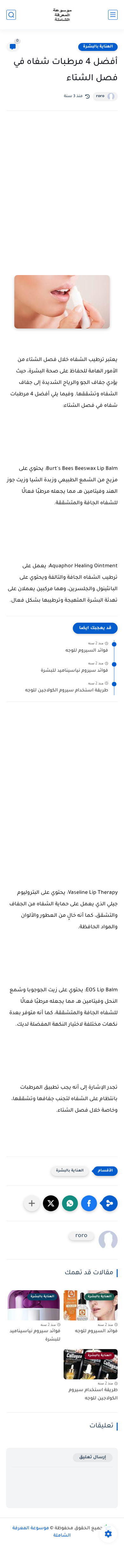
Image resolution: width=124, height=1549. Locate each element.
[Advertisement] (62, 189)
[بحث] (11, 15)
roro (100, 96)
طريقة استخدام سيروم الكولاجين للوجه (66, 690)
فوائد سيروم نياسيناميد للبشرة (74, 671)
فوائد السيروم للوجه (86, 651)
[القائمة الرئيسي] (113, 15)
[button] (89, 1203)
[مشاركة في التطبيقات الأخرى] (32, 1203)
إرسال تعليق (92, 1457)
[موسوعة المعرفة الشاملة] (62, 14)
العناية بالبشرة (98, 47)
